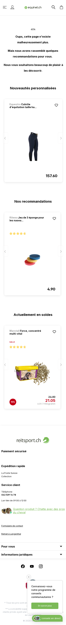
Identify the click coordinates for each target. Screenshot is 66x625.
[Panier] (60, 7)
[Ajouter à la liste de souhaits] (56, 105)
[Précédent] (5, 137)
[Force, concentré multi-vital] (32, 373)
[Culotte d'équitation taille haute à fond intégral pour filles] (33, 147)
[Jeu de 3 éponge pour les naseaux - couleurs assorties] (32, 260)
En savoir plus (45, 605)
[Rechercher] (53, 7)
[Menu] (5, 7)
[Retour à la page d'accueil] (33, 7)
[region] (33, 139)
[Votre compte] (12, 7)
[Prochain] (60, 137)
